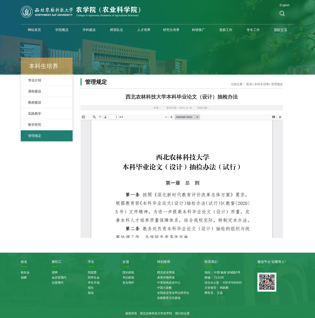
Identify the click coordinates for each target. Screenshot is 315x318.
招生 (91, 287)
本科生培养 (261, 84)
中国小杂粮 (164, 287)
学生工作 (253, 30)
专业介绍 (34, 80)
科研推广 (198, 30)
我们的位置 (182, 313)
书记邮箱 (128, 277)
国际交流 (280, 30)
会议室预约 (59, 277)
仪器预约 (57, 282)
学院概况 (61, 30)
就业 (91, 292)
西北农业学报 (166, 272)
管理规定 (34, 136)
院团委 (92, 272)
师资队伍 (116, 30)
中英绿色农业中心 (168, 282)
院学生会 (94, 277)
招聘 (55, 272)
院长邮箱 (128, 272)
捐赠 (24, 277)
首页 (249, 84)
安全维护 (128, 282)
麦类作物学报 (166, 277)
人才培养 (143, 30)
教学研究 (34, 125)
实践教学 (34, 113)
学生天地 (94, 282)
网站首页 (34, 30)
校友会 (25, 272)
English (284, 5)
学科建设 (89, 30)
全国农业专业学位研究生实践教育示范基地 (173, 295)
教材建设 (34, 102)
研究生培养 (171, 30)
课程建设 (34, 91)
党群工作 (225, 30)
